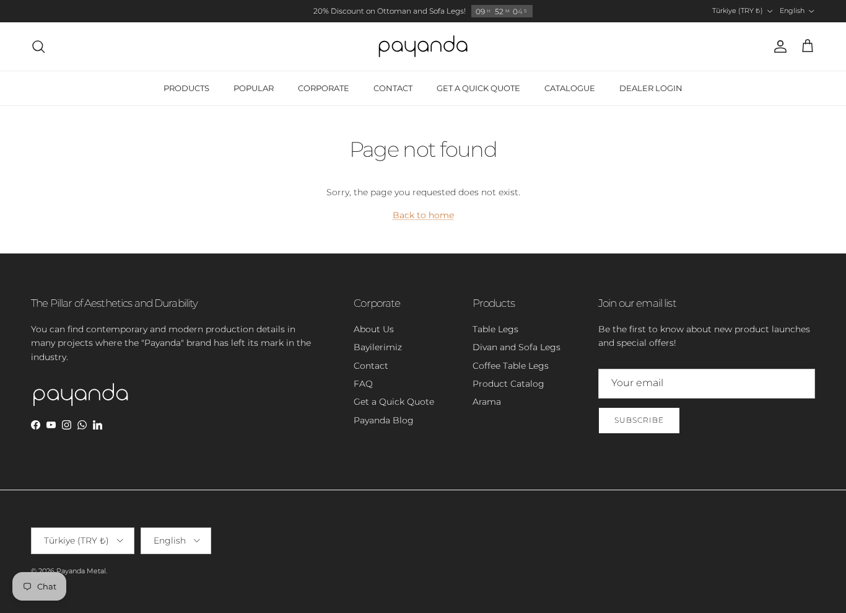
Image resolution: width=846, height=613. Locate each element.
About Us (374, 329)
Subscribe (639, 420)
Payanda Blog (384, 420)
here (489, 15)
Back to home (423, 215)
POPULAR (253, 88)
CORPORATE (323, 88)
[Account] (778, 46)
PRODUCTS (186, 88)
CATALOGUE (569, 88)
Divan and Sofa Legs (516, 347)
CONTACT (392, 88)
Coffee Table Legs (511, 365)
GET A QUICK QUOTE (478, 88)
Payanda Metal (81, 571)
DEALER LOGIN (650, 88)
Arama (487, 401)
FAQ (363, 383)
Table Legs (495, 329)
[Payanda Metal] (423, 46)
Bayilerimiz (378, 347)
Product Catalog (508, 383)
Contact (371, 365)
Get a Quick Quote (394, 401)
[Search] (38, 46)
